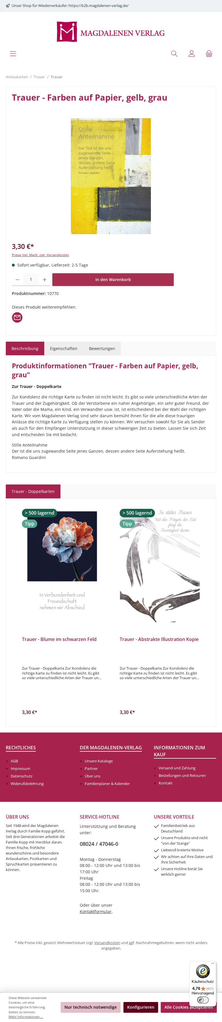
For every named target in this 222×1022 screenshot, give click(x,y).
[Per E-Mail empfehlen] (17, 317)
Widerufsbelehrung (27, 783)
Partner (91, 768)
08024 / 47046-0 (99, 843)
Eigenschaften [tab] (63, 348)
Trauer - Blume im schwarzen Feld (59, 639)
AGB (14, 761)
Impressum (20, 768)
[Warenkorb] (209, 53)
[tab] (25, 349)
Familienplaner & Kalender (107, 783)
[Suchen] (174, 53)
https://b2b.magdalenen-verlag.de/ (99, 5)
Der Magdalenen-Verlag (111, 747)
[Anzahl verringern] (17, 279)
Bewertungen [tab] (102, 348)
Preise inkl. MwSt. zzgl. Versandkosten (40, 255)
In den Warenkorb (113, 279)
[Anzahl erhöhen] (44, 279)
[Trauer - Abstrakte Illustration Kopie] (160, 564)
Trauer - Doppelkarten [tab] (33, 491)
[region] (111, 176)
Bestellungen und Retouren (182, 775)
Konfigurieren (140, 1007)
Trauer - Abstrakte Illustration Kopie (159, 639)
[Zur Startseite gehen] (111, 31)
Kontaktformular (96, 911)
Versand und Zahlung (177, 768)
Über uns (92, 776)
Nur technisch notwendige (90, 1007)
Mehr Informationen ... (26, 1016)
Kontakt (166, 783)
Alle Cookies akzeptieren (188, 1007)
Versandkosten (107, 942)
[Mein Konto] (191, 53)
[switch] (203, 1000)
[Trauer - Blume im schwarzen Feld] (62, 564)
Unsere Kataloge (99, 761)
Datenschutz (21, 776)
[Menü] (13, 53)
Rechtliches (21, 747)
